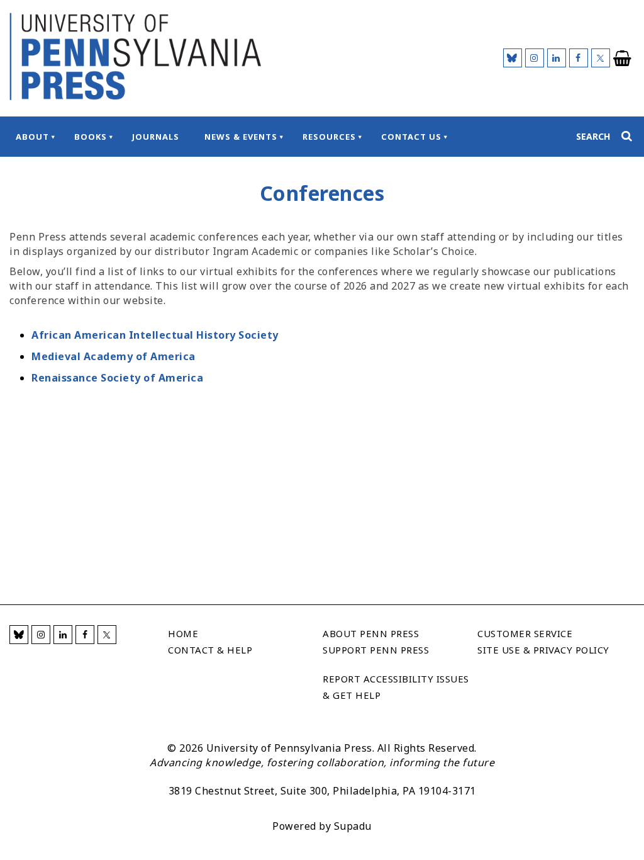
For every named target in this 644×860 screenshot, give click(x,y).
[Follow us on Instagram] (534, 57)
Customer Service (524, 633)
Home (183, 633)
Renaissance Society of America (117, 378)
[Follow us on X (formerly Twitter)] (600, 57)
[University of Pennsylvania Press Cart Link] (622, 58)
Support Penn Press (376, 649)
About (32, 136)
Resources (329, 136)
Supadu (353, 826)
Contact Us (411, 136)
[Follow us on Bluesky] (512, 57)
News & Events (240, 136)
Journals (155, 136)
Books (90, 136)
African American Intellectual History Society (155, 335)
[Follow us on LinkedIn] (556, 57)
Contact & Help (210, 649)
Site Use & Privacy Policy (543, 649)
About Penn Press (371, 633)
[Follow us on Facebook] (578, 57)
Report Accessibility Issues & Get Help (396, 686)
